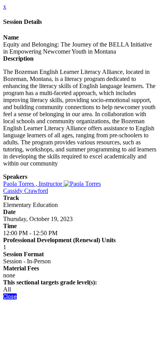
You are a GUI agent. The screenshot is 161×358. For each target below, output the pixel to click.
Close (10, 296)
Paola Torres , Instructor (33, 183)
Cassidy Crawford (25, 190)
